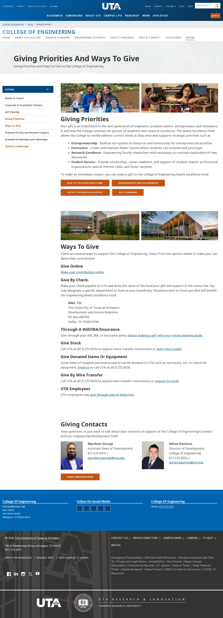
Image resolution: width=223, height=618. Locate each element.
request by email (167, 381)
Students (8, 6)
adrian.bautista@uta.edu (186, 462)
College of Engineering (13, 24)
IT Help (208, 538)
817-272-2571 (166, 506)
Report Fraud (153, 569)
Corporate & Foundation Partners (23, 105)
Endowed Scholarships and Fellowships (26, 139)
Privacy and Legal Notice (131, 561)
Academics (55, 15)
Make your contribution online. (82, 272)
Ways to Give (13, 125)
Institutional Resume (141, 565)
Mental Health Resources (160, 557)
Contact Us (119, 538)
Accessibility (156, 561)
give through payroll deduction (112, 395)
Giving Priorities (14, 118)
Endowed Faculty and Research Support (27, 132)
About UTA (93, 15)
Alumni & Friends (14, 98)
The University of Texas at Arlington (37, 538)
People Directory (145, 538)
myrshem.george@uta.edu (106, 458)
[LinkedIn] (16, 574)
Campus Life (113, 15)
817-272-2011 (13, 550)
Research (132, 15)
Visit (182, 6)
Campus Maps (172, 538)
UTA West (171, 6)
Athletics (160, 15)
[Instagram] (23, 574)
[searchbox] (205, 5)
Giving (30, 24)
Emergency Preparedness (127, 557)
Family (21, 6)
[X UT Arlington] (30, 574)
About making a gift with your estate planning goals (165, 335)
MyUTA (115, 545)
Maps (148, 6)
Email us (83, 367)
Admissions (74, 15)
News (146, 15)
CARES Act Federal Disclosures (182, 569)
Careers (192, 538)
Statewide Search (132, 569)
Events (158, 6)
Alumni (54, 6)
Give (190, 6)
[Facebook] (9, 574)
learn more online (169, 349)
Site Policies (174, 561)
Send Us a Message (16, 146)
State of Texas (181, 565)
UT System (163, 565)
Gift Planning (12, 112)
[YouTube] (38, 574)
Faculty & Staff (37, 6)
